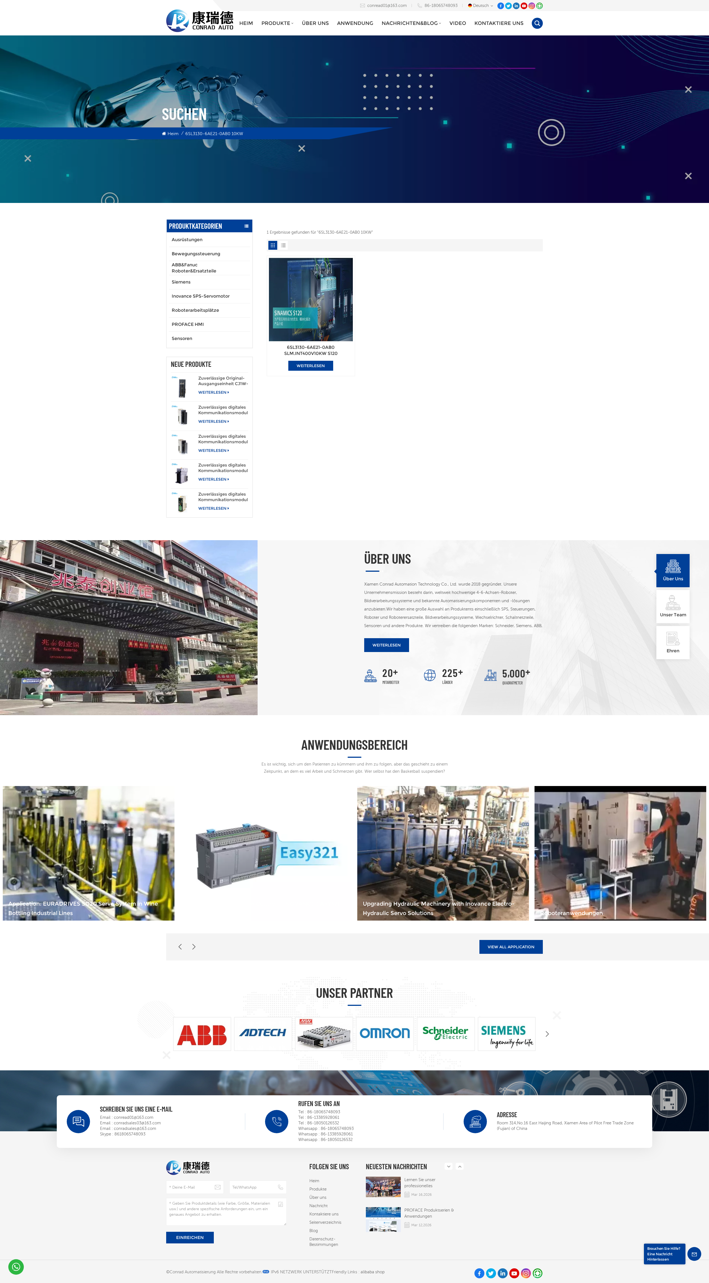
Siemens (181, 282)
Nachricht (318, 1205)
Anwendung (355, 23)
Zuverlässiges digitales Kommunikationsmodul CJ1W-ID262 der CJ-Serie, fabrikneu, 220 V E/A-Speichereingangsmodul (223, 439)
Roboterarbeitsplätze (195, 310)
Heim (246, 23)
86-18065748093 (441, 5)
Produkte (275, 23)
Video (457, 23)
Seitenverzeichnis (325, 1222)
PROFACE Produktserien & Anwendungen (429, 1213)
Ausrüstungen (187, 239)
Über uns (315, 23)
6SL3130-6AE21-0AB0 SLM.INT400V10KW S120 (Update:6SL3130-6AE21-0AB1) (310, 351)
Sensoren (182, 338)
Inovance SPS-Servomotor (201, 296)
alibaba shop (373, 1271)
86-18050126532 (323, 1122)
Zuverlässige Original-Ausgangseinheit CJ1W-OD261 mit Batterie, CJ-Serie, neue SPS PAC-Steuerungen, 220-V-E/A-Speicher (223, 381)
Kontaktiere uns (498, 23)
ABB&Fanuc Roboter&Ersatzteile (194, 268)
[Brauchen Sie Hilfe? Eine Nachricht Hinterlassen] (694, 1254)
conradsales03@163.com (137, 1122)
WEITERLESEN (212, 392)
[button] (193, 947)
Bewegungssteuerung (196, 253)
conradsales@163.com (135, 1128)
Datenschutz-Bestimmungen (323, 1241)
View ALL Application (511, 946)
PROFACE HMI (188, 324)
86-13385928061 (323, 1117)
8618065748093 (129, 1134)
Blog (313, 1230)
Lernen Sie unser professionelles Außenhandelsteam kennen (430, 1183)
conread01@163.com (387, 5)
